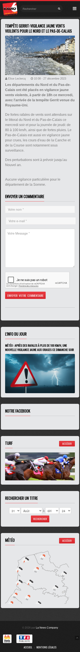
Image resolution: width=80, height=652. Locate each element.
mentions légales (46, 647)
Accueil (28, 647)
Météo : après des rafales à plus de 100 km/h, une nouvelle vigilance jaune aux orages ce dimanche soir (39, 347)
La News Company (47, 627)
